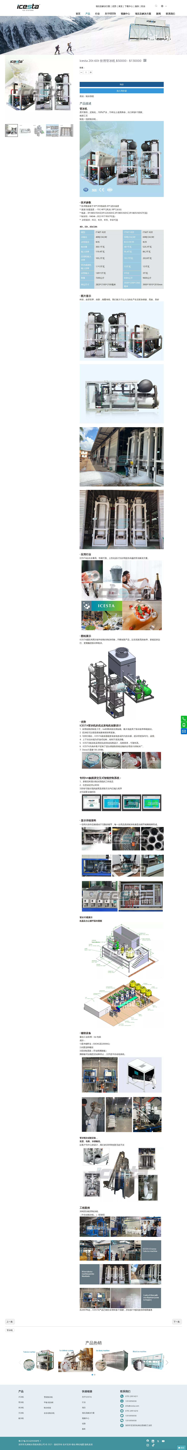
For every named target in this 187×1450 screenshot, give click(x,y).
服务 (137, 6)
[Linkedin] (153, 1441)
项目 (84, 1407)
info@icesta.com (132, 1406)
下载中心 (129, 6)
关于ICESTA (87, 1397)
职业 (143, 6)
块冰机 (21, 1407)
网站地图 (80, 1444)
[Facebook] (148, 1441)
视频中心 (85, 1418)
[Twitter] (158, 1441)
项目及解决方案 (103, 6)
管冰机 (10, 1330)
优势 (114, 6)
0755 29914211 (131, 1396)
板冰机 (21, 1418)
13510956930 (130, 1401)
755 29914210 (132, 1411)
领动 (73, 1444)
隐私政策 (89, 1444)
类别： (83, 96)
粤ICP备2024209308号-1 (29, 1441)
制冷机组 (47, 1407)
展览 (120, 6)
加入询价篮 (122, 90)
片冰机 (21, 1397)
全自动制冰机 (49, 1413)
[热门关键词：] (156, 6)
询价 (122, 84)
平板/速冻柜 (48, 1402)
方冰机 (21, 1413)
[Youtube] (163, 1441)
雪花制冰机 (48, 1397)
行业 (84, 1402)
